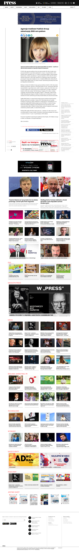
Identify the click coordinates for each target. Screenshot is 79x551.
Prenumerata (51, 521)
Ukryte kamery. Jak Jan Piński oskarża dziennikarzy (54, 258)
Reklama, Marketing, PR (18, 374)
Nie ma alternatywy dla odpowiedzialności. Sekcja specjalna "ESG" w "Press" (46, 388)
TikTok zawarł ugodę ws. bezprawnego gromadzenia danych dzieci (31, 425)
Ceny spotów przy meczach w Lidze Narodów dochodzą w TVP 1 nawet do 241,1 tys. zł (32, 223)
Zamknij (60, 547)
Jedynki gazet (14, 492)
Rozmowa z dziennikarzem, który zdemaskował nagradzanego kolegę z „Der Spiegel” (62, 446)
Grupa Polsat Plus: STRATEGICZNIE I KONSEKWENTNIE (60, 276)
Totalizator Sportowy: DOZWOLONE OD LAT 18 (14, 276)
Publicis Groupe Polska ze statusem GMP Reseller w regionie (66, 135)
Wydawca (50, 518)
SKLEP (25, 7)
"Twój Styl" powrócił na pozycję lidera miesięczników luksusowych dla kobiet (47, 351)
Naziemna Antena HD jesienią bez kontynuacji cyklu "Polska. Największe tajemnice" (15, 367)
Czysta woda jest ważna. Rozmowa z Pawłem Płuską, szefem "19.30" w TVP (46, 445)
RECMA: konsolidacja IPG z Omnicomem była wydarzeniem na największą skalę (66, 126)
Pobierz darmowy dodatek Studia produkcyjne (46, 485)
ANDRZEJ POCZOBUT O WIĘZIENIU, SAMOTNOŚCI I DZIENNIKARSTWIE (31, 315)
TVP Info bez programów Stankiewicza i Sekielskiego (22, 258)
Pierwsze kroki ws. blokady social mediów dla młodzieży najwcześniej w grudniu (62, 425)
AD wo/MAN (65, 519)
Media (10, 320)
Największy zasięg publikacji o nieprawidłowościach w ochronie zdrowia (63, 223)
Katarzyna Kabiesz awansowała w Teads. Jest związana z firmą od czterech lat (66, 140)
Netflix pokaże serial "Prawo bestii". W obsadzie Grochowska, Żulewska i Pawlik (47, 223)
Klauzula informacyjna (53, 525)
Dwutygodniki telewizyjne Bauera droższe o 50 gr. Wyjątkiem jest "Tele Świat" (62, 334)
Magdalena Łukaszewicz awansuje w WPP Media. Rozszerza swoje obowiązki (66, 130)
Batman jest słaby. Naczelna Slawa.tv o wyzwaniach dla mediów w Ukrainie (15, 445)
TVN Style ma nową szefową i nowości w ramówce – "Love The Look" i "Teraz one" (15, 223)
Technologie (13, 411)
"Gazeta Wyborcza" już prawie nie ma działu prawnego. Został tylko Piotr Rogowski (23, 200)
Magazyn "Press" (66, 517)
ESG (39, 7)
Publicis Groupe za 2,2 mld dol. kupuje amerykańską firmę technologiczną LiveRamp (66, 149)
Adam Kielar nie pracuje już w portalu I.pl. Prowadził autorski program (15, 334)
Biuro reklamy (51, 519)
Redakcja (50, 517)
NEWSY (6, 7)
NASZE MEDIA (19, 7)
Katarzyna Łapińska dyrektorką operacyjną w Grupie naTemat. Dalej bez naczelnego (31, 240)
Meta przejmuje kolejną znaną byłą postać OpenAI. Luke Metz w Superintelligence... (63, 239)
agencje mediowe (31, 126)
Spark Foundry (40, 126)
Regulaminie (37, 549)
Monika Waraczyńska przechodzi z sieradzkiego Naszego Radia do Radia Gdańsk (46, 368)
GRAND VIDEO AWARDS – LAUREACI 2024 (51, 467)
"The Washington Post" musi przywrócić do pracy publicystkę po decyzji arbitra (63, 367)
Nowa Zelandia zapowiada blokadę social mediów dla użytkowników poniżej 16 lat (15, 425)
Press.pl (65, 518)
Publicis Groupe (24, 126)
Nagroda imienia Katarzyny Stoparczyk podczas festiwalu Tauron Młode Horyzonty (31, 351)
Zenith (44, 126)
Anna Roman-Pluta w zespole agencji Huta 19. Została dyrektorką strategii (15, 405)
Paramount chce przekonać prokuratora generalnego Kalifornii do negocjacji (15, 351)
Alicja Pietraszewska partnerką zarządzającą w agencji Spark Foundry (66, 121)
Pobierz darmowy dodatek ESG (31, 484)
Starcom (35, 126)
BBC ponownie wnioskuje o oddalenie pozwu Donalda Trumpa (62, 351)
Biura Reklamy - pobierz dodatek (61, 485)
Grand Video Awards (67, 523)
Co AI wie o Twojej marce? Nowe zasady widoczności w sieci (46, 239)
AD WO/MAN (12, 467)
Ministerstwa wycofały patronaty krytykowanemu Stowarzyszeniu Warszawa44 (63, 405)
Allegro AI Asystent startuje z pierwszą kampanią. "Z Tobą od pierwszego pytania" (66, 117)
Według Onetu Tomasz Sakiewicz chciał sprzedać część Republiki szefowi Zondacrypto (53, 201)
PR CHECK (44, 7)
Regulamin (50, 524)
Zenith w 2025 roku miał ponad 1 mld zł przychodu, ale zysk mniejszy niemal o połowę (66, 106)
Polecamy (12, 472)
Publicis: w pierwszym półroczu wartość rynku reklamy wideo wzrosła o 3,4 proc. (65, 112)
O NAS (50, 7)
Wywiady (12, 431)
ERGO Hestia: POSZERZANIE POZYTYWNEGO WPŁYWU (46, 276)
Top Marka (65, 521)
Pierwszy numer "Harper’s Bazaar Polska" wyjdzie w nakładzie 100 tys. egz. (30, 367)
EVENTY (12, 7)
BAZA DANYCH (32, 7)
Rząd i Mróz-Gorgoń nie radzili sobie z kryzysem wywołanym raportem (47, 405)
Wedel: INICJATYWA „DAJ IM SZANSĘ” (31, 276)
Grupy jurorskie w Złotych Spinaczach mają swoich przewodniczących (14, 388)
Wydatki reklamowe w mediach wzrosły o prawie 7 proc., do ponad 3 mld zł (66, 144)
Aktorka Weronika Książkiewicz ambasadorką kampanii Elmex (32, 404)
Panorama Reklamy (67, 522)
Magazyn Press (14, 283)
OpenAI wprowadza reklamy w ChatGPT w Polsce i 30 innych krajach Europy (47, 425)
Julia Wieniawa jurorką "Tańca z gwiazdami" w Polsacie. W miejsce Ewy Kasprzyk (15, 239)
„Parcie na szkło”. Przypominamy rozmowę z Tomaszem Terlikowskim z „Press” (30, 446)
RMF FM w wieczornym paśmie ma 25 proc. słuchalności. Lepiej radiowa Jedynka (47, 334)
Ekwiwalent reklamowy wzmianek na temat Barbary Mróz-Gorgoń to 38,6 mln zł (62, 388)
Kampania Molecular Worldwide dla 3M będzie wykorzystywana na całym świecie (31, 388)
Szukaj (72, 7)
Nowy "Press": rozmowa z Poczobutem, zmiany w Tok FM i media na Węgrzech (32, 334)
